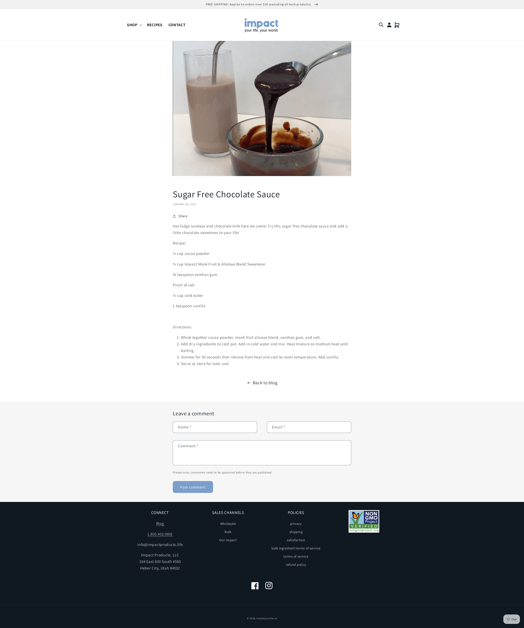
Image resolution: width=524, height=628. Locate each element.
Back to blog (265, 382)
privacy (296, 523)
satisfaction (296, 540)
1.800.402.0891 (160, 534)
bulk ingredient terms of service (296, 548)
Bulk (228, 532)
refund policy (296, 564)
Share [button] (182, 216)
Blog (160, 523)
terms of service (295, 556)
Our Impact (228, 540)
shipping (296, 532)
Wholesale (228, 523)
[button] (134, 24)
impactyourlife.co (266, 618)
